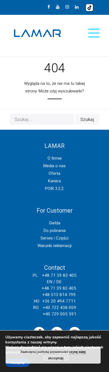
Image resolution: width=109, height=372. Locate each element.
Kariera (54, 180)
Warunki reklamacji (54, 245)
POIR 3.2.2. (54, 188)
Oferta (54, 173)
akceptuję (56, 358)
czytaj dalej (77, 352)
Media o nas (54, 165)
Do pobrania (55, 230)
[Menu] (93, 33)
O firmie (55, 158)
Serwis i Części (54, 238)
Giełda (54, 222)
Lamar (37, 33)
